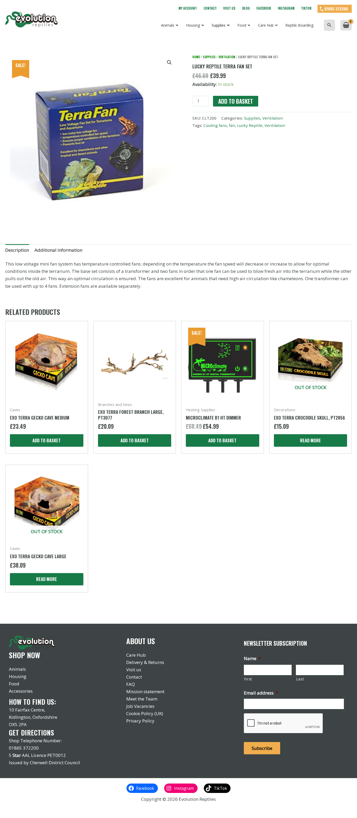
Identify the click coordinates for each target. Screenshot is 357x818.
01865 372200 (336, 8)
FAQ (130, 684)
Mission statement (145, 691)
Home (196, 57)
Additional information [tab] (58, 250)
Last (300, 678)
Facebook (263, 8)
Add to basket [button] (46, 440)
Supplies (209, 57)
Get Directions (31, 732)
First (248, 678)
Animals (17, 669)
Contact (210, 8)
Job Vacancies (140, 706)
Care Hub (136, 655)
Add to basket (235, 101)
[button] (329, 25)
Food (14, 684)
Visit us (229, 8)
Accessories (21, 691)
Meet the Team (141, 699)
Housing (17, 676)
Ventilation (226, 57)
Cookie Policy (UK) (144, 713)
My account (188, 8)
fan (232, 125)
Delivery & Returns (145, 662)
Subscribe (262, 748)
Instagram (286, 8)
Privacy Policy (140, 721)
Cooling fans (215, 125)
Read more (310, 440)
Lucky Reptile (249, 125)
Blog (246, 8)
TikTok (306, 8)
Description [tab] (17, 250)
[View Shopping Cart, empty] (346, 25)
